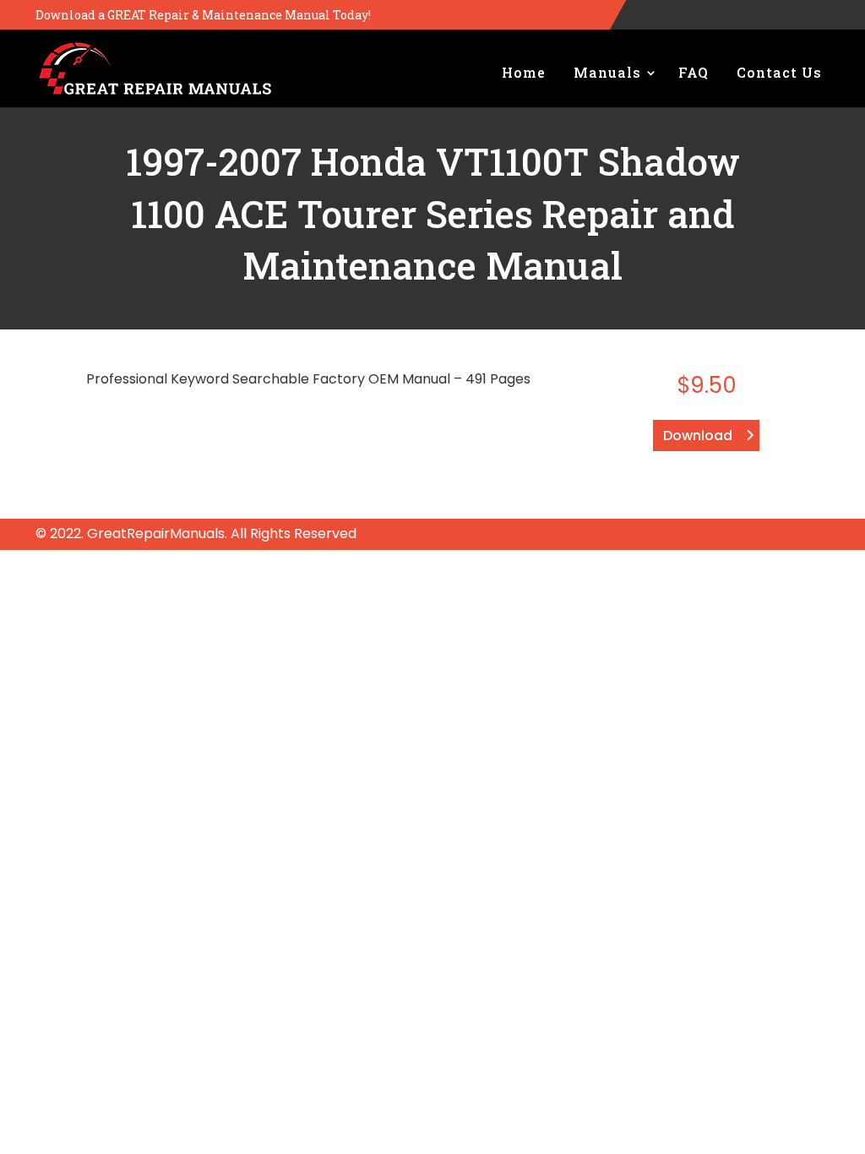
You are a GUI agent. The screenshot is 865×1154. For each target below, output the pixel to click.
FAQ (693, 72)
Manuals (607, 72)
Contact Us (779, 72)
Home (524, 72)
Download (697, 435)
